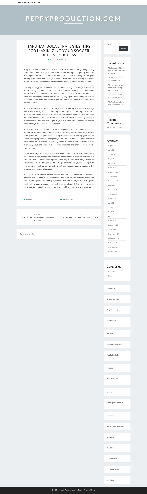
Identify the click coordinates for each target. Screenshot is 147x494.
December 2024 (113, 234)
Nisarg (92, 490)
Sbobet (29, 200)
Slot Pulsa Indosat (114, 355)
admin (67, 60)
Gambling (111, 271)
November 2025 (113, 185)
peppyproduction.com (29, 2)
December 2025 (113, 181)
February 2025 (113, 225)
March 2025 (112, 221)
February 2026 (113, 172)
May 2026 (111, 159)
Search (109, 44)
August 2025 (112, 199)
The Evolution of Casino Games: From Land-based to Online (117, 70)
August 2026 (112, 146)
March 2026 (112, 168)
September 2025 (114, 194)
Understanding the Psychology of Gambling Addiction (37, 217)
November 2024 (113, 238)
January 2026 (112, 176)
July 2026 (111, 150)
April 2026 (111, 163)
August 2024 (112, 251)
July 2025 (111, 203)
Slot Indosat (111, 320)
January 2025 (112, 229)
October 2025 (113, 190)
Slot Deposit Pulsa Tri (115, 403)
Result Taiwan (112, 379)
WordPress (78, 490)
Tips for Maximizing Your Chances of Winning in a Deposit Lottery (116, 87)
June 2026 (111, 154)
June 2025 (111, 207)
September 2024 (114, 247)
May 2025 (111, 212)
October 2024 (113, 243)
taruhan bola (68, 200)
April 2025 (111, 216)
